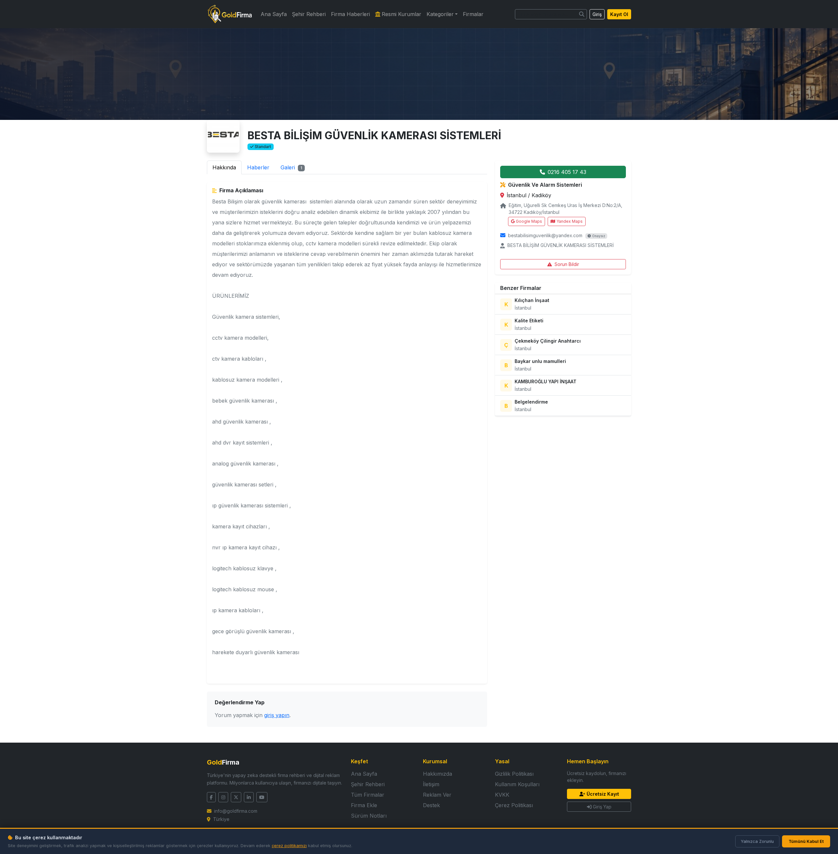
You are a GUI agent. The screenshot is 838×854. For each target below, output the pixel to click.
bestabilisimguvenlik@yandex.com (545, 235)
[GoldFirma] (230, 14)
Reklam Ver (437, 794)
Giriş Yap (602, 806)
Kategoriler (440, 14)
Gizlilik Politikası (514, 773)
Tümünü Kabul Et (806, 841)
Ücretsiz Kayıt (603, 794)
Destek (431, 805)
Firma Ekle (364, 805)
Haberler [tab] (258, 167)
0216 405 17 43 (567, 172)
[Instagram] (223, 797)
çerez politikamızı (289, 845)
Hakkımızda (437, 773)
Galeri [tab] (291, 167)
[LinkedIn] (249, 797)
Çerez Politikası (514, 805)
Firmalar (473, 14)
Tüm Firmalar (367, 794)
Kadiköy (541, 195)
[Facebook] (211, 797)
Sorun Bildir (567, 264)
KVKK (502, 794)
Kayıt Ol (619, 14)
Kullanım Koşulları (517, 784)
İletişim (431, 784)
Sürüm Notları (369, 815)
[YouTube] (261, 797)
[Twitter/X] (236, 797)
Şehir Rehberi (309, 14)
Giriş (597, 14)
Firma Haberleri (350, 14)
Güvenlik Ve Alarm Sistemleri (545, 184)
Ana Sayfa (274, 14)
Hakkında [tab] (224, 167)
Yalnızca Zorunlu (757, 841)
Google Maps (529, 221)
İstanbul (517, 195)
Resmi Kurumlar (401, 14)
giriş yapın (276, 715)
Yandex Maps (569, 221)
